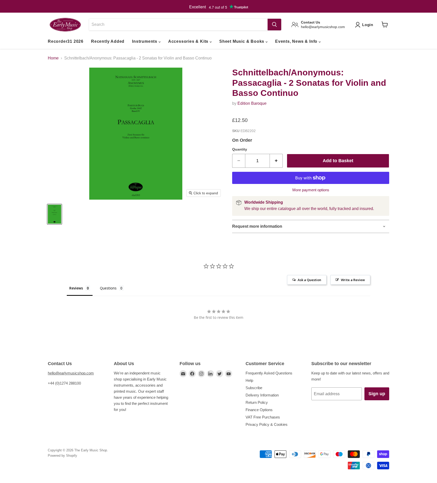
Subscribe (254, 388)
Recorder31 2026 (65, 41)
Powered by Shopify (62, 455)
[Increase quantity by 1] (276, 161)
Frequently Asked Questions (269, 373)
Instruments (145, 41)
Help (249, 380)
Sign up (376, 393)
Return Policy (257, 402)
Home (53, 58)
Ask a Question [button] (309, 280)
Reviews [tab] (76, 288)
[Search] (274, 24)
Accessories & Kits (189, 41)
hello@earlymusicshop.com (71, 373)
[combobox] (178, 24)
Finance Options (259, 410)
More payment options (310, 190)
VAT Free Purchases (263, 417)
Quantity (239, 149)
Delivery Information (262, 395)
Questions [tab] (108, 288)
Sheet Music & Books (242, 41)
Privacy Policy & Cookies (267, 424)
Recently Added (107, 41)
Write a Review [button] (353, 280)
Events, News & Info (297, 41)
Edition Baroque (252, 103)
